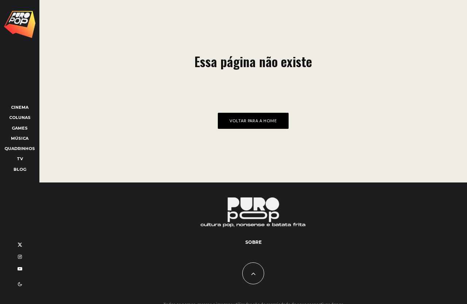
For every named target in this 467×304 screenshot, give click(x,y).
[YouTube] (20, 268)
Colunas (20, 117)
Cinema (19, 107)
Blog (19, 169)
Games (20, 128)
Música (19, 138)
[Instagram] (20, 256)
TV (20, 158)
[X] (20, 244)
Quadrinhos (19, 148)
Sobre (253, 242)
